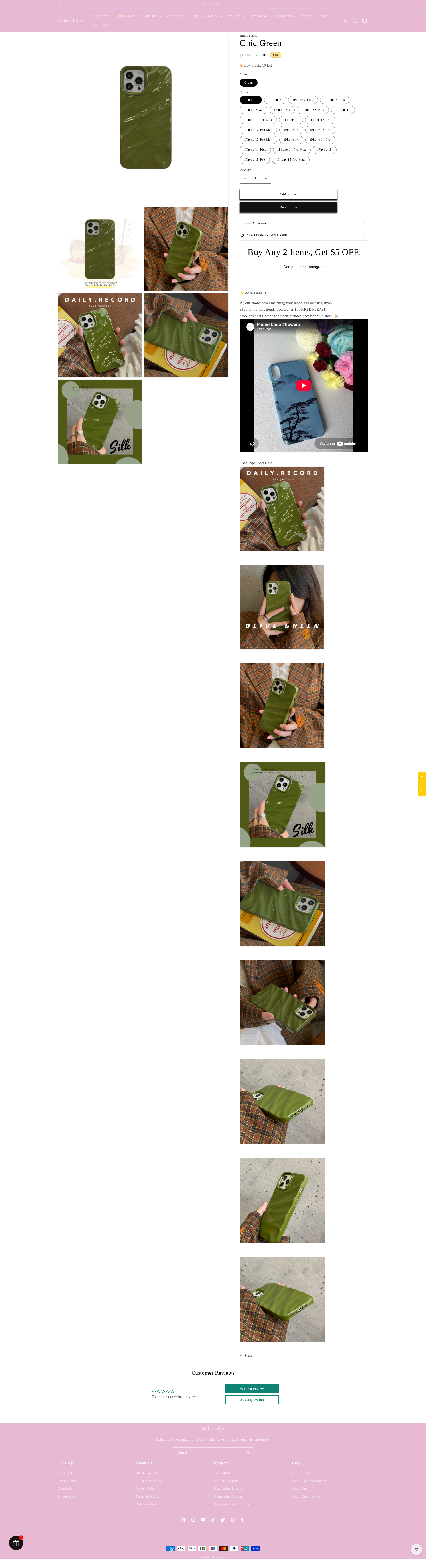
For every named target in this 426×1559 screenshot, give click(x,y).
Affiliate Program (226, 1481)
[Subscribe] (248, 1452)
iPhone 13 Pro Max (258, 139)
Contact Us (65, 1488)
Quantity (245, 169)
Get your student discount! (232, 1504)
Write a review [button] (252, 1389)
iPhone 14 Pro (320, 139)
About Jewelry (302, 1473)
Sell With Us (222, 1473)
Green (248, 82)
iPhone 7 (250, 99)
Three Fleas (218, 1556)
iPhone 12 (291, 119)
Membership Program (229, 1488)
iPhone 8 (275, 99)
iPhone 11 (343, 109)
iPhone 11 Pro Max (258, 119)
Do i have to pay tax (150, 1504)
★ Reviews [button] (422, 783)
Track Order (66, 1473)
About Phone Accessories (309, 1481)
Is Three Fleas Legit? (150, 1481)
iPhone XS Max (312, 109)
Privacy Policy (146, 1488)
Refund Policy (67, 1481)
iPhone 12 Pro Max (258, 129)
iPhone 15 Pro (254, 159)
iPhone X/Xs (253, 109)
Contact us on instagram (304, 267)
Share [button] (248, 1355)
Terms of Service (148, 1496)
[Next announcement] (367, 4)
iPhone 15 (324, 149)
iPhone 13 (291, 129)
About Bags (300, 1488)
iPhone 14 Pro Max (292, 149)
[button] (152, 16)
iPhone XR (282, 109)
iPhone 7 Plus (303, 99)
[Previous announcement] (59, 4)
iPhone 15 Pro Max (291, 159)
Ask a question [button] (252, 1400)
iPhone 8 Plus (335, 99)
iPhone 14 (291, 139)
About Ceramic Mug (306, 1496)
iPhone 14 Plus (255, 149)
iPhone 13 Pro (320, 129)
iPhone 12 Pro (320, 119)
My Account (66, 1496)
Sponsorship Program (228, 1496)
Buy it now (288, 207)
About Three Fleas (148, 1473)
